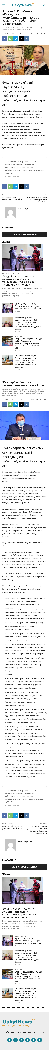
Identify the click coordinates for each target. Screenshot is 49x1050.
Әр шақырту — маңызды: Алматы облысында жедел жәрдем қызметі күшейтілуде (28, 306)
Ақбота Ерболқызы (27, 209)
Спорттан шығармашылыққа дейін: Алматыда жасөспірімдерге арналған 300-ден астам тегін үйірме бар (28, 343)
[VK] (26, 38)
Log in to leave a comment (24, 234)
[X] (21, 38)
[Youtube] (39, 1040)
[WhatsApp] (10, 38)
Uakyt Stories (19, 336)
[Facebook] (4, 38)
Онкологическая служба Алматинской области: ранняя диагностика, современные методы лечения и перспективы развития (26, 361)
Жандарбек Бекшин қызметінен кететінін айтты (12, 198)
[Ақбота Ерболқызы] (10, 212)
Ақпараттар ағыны (8, 273)
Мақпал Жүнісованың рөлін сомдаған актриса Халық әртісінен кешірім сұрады (37, 199)
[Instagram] (15, 1040)
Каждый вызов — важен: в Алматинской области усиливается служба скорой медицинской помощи (19, 280)
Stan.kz (27, 100)
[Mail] (21, 1040)
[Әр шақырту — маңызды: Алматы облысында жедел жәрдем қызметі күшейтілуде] (7, 308)
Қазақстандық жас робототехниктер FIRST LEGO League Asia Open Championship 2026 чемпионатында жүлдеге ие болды (28, 323)
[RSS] (27, 1040)
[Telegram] (15, 38)
